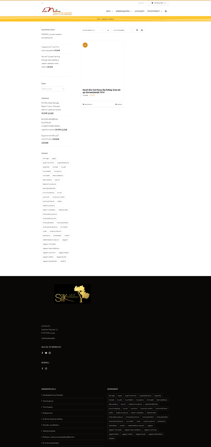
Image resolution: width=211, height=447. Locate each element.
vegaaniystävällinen (50, 261)
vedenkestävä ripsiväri (51, 240)
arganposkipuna (63, 163)
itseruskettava (58, 175)
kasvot (57, 180)
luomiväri (46, 197)
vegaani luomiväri (49, 252)
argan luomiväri (48, 163)
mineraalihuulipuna (50, 214)
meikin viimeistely (49, 210)
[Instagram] (50, 353)
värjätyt (63, 261)
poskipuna (46, 235)
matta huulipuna (49, 205)
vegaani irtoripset (49, 244)
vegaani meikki (48, 257)
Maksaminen (48, 413)
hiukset (55, 167)
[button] (166, 11)
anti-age (46, 158)
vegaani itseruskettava (51, 248)
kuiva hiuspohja (48, 192)
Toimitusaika (48, 407)
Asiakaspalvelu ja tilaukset (53, 395)
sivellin (67, 235)
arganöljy (46, 167)
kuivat (59, 192)
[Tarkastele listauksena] (142, 30)
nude (45, 231)
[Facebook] (42, 353)
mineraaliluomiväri (49, 218)
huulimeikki (47, 171)
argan (54, 158)
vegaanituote (61, 257)
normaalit (63, 227)
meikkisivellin (63, 210)
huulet (63, 167)
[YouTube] (46, 353)
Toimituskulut (48, 401)
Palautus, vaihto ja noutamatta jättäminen (58, 437)
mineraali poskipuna (50, 227)
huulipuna (57, 171)
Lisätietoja (119, 104)
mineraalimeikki (62, 223)
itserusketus (47, 180)
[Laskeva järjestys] (108, 30)
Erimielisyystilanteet (51, 443)
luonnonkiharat (48, 201)
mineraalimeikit (48, 223)
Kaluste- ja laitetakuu (51, 425)
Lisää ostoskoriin (88, 104)
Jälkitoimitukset (49, 431)
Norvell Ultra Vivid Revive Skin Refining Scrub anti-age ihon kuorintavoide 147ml (102, 91)
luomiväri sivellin (59, 197)
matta (59, 201)
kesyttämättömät (49, 188)
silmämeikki (57, 235)
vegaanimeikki (64, 252)
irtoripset (46, 175)
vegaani (65, 240)
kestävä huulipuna (49, 184)
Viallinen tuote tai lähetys (53, 419)
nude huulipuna (55, 231)
